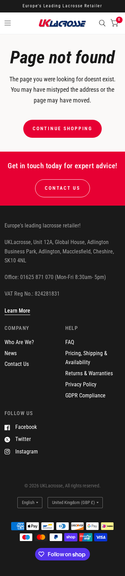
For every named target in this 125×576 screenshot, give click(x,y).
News (11, 353)
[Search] (102, 23)
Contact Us (17, 364)
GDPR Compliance (85, 395)
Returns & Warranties (89, 373)
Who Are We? (19, 342)
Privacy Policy (81, 384)
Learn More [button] (17, 310)
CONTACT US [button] (62, 188)
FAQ (69, 342)
